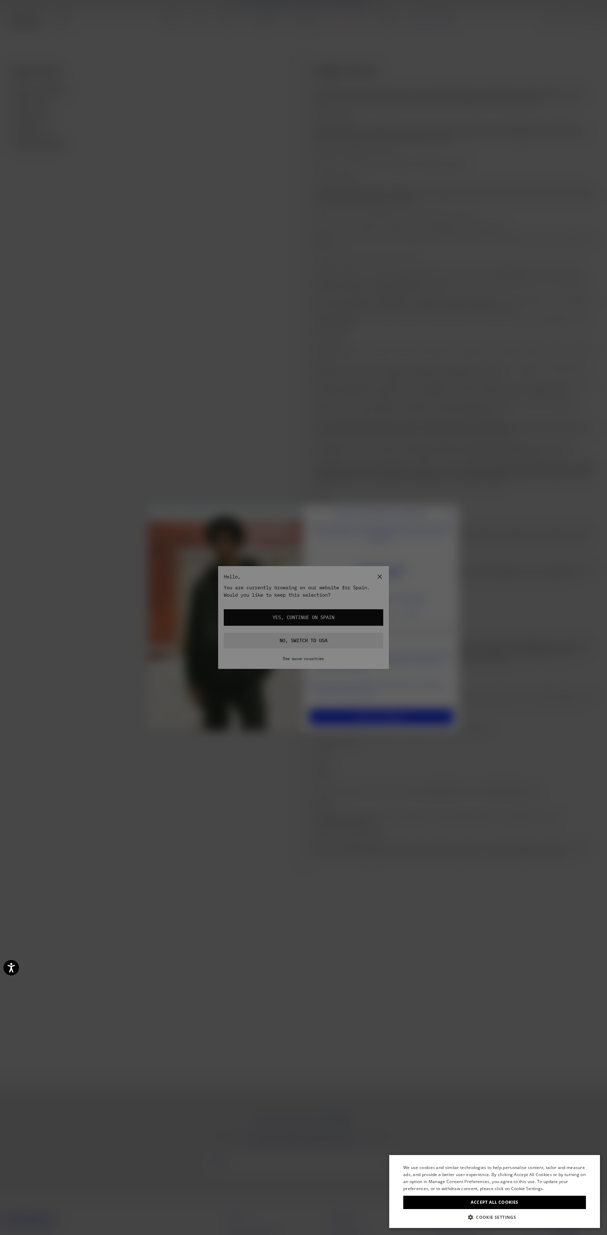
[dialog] (494, 1191)
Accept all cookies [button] (494, 1202)
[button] (494, 1217)
